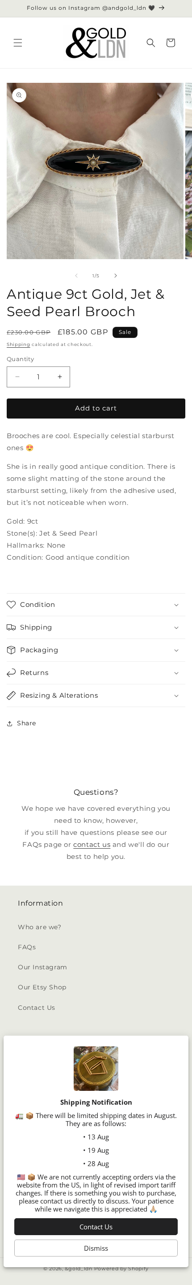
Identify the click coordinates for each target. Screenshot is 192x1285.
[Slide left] (76, 275)
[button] (18, 43)
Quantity (20, 358)
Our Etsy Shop (42, 987)
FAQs (27, 947)
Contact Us (36, 1008)
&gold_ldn (78, 1268)
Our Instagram (42, 967)
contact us (91, 844)
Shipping (18, 344)
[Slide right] (115, 275)
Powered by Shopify (121, 1268)
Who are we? (40, 927)
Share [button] (26, 723)
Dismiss (96, 1248)
